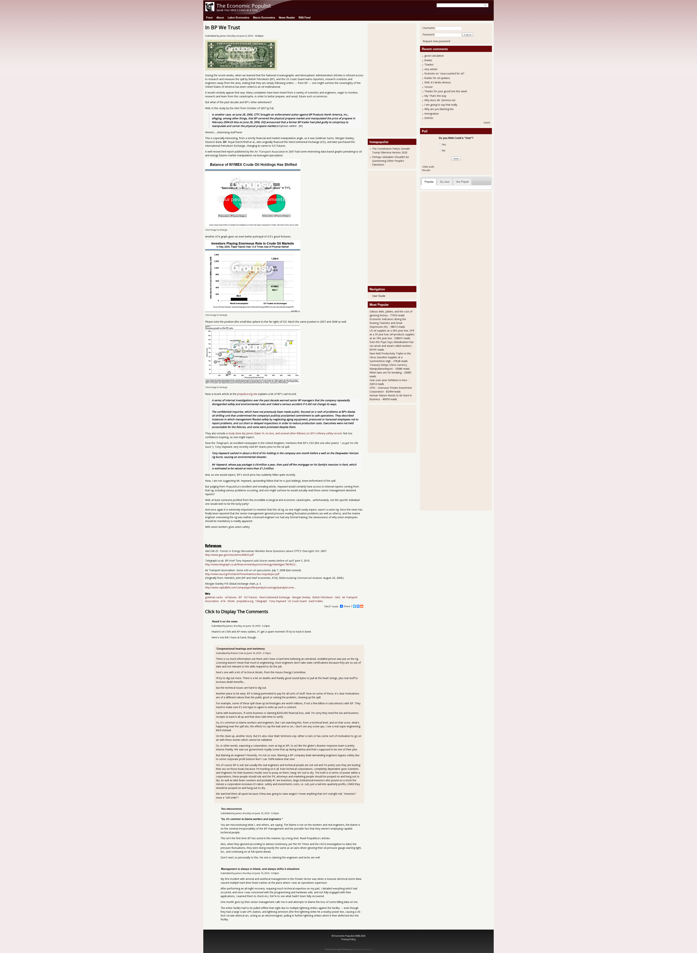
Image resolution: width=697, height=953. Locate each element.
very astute (430, 69)
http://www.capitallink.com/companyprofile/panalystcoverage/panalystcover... (250, 587)
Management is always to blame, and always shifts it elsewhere (260, 869)
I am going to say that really (440, 104)
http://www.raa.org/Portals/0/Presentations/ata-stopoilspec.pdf (242, 574)
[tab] (429, 181)
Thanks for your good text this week (445, 91)
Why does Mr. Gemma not (439, 100)
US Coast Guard (297, 601)
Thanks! (428, 64)
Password (428, 34)
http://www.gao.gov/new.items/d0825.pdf (229, 554)
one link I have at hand (233, 637)
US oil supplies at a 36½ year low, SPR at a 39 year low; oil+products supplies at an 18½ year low (392, 334)
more (487, 122)
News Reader (287, 17)
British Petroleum (322, 597)
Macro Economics (264, 17)
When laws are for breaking (386, 372)
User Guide (378, 296)
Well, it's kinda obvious (437, 82)
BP (240, 597)
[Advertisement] (384, 79)
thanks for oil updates (437, 78)
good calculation (434, 55)
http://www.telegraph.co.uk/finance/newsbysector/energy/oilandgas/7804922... (251, 564)
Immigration (431, 113)
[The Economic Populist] (209, 10)
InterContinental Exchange (274, 597)
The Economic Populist (243, 5)
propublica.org (245, 601)
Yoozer (428, 87)
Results (426, 170)
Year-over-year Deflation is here (388, 380)
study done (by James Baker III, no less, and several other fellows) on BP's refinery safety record (285, 433)
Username (429, 28)
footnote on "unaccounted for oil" (444, 73)
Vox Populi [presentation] (462, 181)
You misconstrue (231, 808)
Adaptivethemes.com (362, 949)
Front (209, 17)
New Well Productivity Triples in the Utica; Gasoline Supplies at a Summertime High (390, 357)
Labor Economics (238, 17)
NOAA (231, 601)
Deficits (428, 118)
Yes (444, 144)
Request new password (436, 41)
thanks (428, 60)
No (443, 150)
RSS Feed (305, 17)
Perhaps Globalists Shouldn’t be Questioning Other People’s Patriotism (390, 160)
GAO (337, 597)
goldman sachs (214, 597)
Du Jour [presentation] (444, 181)
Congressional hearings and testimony (241, 648)
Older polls (428, 166)
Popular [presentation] (429, 181)
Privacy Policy (348, 939)
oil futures (231, 597)
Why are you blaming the (439, 109)
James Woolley (228, 35)
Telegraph (261, 601)
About (220, 17)
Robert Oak (237, 653)
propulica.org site (247, 394)
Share (347, 606)
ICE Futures (250, 597)
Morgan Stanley (301, 597)
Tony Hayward (277, 601)
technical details (253, 672)
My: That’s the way (435, 95)
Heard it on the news (225, 621)
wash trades (316, 601)
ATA (223, 601)
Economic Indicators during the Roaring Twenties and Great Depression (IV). (388, 322)
